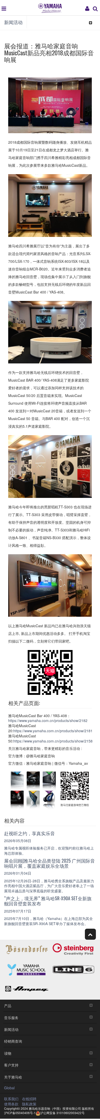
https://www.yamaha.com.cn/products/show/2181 (53, 730)
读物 (7, 1053)
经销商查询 (13, 1041)
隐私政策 (29, 1103)
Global (9, 1087)
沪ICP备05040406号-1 (20, 1113)
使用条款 (11, 1103)
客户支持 (11, 1064)
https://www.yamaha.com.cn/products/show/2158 (53, 741)
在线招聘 (29, 1098)
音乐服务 (11, 1017)
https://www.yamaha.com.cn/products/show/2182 (47, 720)
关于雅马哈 (13, 1077)
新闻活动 (13, 22)
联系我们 (11, 1098)
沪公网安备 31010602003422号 (62, 1113)
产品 (7, 1005)
